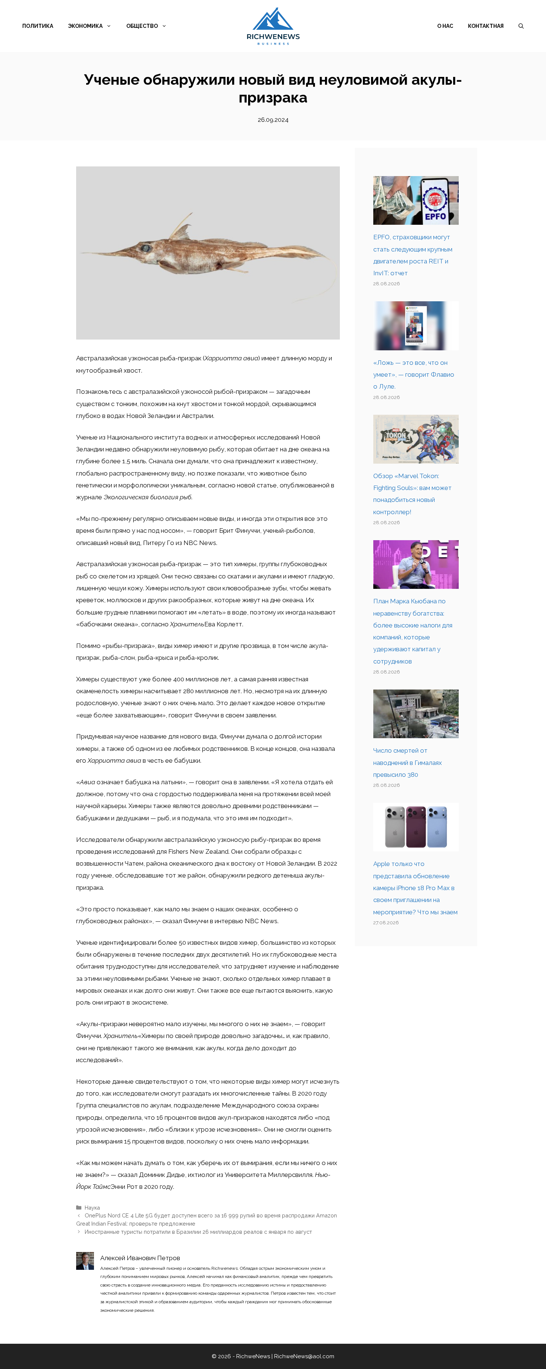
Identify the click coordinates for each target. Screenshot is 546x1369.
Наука (92, 1207)
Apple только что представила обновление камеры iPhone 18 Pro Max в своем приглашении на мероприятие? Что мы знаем (415, 887)
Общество (142, 26)
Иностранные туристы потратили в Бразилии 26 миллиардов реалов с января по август (198, 1232)
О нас (445, 26)
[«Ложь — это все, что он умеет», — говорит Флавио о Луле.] (416, 344)
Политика (37, 26)
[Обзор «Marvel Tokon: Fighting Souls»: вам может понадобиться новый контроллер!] (416, 457)
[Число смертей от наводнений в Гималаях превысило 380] (416, 732)
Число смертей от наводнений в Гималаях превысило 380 (407, 762)
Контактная (486, 26)
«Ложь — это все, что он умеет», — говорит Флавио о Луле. (413, 374)
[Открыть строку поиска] (521, 26)
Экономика (85, 26)
